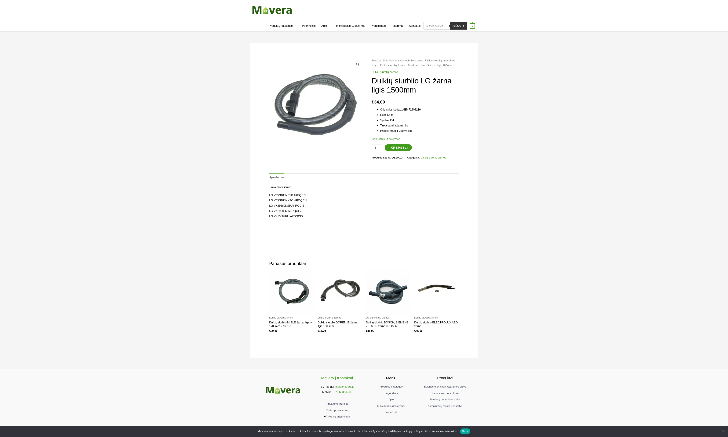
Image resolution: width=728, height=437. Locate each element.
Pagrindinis (309, 25)
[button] (357, 64)
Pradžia (376, 60)
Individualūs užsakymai (350, 25)
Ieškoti (458, 25)
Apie (324, 25)
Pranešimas (378, 25)
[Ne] (723, 431)
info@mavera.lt (344, 386)
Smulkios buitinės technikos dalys (403, 60)
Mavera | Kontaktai (337, 378)
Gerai (465, 431)
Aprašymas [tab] (276, 177)
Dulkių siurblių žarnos (393, 65)
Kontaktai (414, 25)
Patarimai (397, 25)
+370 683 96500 (342, 392)
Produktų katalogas (281, 25)
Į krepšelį (398, 147)
